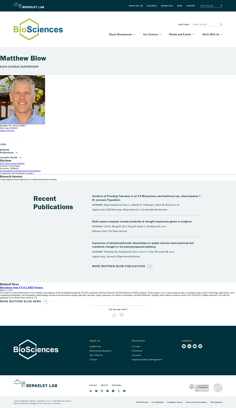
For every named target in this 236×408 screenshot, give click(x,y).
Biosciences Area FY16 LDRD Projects (21, 287)
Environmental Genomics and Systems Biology (20, 171)
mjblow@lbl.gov (7, 130)
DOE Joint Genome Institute (12, 163)
